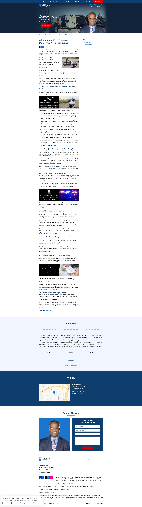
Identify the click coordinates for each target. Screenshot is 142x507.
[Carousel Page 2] (71, 355)
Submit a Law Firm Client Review (71, 365)
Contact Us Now (46, 25)
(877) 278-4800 (97, 6)
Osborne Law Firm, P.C (53, 503)
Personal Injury (66, 1)
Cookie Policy (57, 489)
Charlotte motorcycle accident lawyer (57, 168)
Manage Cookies (65, 489)
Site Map (95, 459)
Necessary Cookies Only (19, 503)
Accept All (6, 503)
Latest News (87, 1)
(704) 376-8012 (80, 393)
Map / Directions (77, 390)
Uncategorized (47, 310)
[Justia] (40, 477)
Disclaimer (82, 459)
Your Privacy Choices (47, 489)
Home (43, 1)
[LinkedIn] (48, 477)
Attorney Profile (53, 1)
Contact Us (97, 1)
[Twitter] (46, 477)
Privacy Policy (89, 459)
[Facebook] (43, 477)
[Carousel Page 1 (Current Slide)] (68, 355)
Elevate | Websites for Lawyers (93, 503)
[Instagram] (51, 477)
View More (71, 360)
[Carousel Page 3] (73, 355)
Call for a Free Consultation (95, 4)
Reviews (77, 1)
